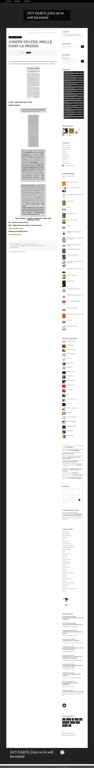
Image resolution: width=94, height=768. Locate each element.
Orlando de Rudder (66, 535)
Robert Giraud (65, 541)
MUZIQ (66, 102)
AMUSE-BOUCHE (68, 72)
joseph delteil (17, 245)
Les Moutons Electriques (68, 573)
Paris (81, 719)
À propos (27, 1)
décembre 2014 (66, 149)
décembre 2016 (66, 145)
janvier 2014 (65, 155)
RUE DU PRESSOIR (68, 111)
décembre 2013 (66, 157)
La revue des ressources (68, 545)
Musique (69, 719)
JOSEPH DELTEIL (32, 244)
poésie (76, 719)
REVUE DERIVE (67, 108)
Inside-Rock (65, 555)
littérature (65, 725)
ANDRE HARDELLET (68, 74)
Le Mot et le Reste (66, 559)
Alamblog (64, 537)
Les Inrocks (65, 571)
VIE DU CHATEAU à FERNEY (69, 461)
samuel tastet (41, 245)
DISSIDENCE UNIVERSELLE (70, 76)
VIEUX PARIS (67, 117)
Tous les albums (68, 135)
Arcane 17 (64, 557)
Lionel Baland (69, 447)
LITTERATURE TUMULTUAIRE (70, 95)
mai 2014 (64, 151)
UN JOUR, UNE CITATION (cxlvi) (70, 452)
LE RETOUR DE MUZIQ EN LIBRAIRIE (73, 691)
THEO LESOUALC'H (68, 115)
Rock (64, 719)
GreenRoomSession (67, 579)
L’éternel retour (66, 473)
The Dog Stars (66, 474)
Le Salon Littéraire (66, 567)
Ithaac (63, 590)
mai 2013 (64, 159)
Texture (64, 577)
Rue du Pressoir (66, 553)
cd (72, 719)
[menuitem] (9, 1)
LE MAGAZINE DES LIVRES (70, 90)
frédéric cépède (25, 245)
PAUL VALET (67, 104)
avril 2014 (64, 153)
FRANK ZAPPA (67, 81)
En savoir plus (64, 766)
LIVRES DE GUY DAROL (69, 97)
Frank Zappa (66, 722)
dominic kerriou (34, 245)
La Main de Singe (66, 549)
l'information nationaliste (74, 478)
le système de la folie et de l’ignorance (72, 460)
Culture (77, 722)
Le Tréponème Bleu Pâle (68, 547)
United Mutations (66, 533)
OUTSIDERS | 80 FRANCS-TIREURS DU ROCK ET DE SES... (72, 666)
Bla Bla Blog (75, 473)
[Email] (64, 705)
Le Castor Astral (66, 561)
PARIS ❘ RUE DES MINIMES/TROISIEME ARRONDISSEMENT (42, 32)
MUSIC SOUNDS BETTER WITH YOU (72, 99)
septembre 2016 (66, 147)
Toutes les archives (69, 165)
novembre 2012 (66, 163)
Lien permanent (17, 244)
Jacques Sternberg (66, 543)
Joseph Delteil (65, 531)
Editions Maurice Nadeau (68, 582)
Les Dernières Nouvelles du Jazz (69, 588)
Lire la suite (79, 35)
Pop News (64, 586)
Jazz (70, 725)
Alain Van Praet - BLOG (68, 453)
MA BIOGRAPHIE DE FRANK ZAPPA (72, 624)
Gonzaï (64, 569)
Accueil (8, 1)
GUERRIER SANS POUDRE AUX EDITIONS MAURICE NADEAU (72, 657)
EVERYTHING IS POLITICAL (70, 79)
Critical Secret (65, 584)
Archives (17, 1)
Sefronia (64, 565)
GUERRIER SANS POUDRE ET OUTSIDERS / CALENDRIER (72, 648)
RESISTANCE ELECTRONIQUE (71, 106)
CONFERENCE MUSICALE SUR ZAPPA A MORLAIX (72, 515)
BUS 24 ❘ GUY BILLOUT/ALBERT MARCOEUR (36, 29)
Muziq (63, 551)
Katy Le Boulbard (67, 514)
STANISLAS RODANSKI (69, 113)
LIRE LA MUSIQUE (68, 92)
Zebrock (64, 580)
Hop (63, 539)
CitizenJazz (64, 575)
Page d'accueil (52, 29)
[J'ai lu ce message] (92, 766)
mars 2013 (64, 161)
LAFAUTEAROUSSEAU (74, 450)
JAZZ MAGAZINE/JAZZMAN (70, 83)
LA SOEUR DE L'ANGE (69, 88)
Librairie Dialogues (66, 563)
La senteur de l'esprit (77, 474)
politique (72, 722)
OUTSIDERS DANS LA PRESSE (70, 640)
